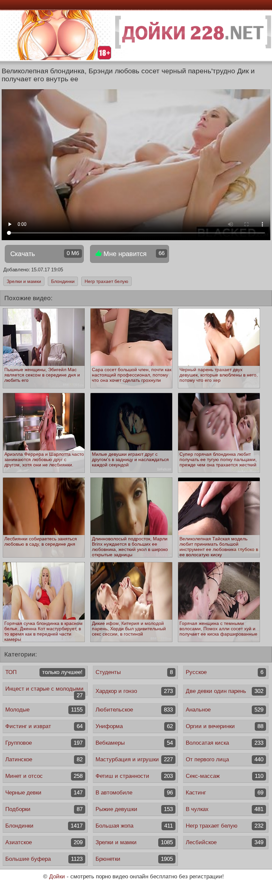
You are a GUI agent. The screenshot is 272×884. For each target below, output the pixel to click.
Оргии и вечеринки (224, 726)
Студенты (134, 672)
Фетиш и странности (134, 776)
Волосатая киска (224, 743)
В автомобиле (134, 792)
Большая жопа (134, 826)
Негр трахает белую (106, 281)
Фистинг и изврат (44, 726)
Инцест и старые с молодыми (44, 691)
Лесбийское (224, 842)
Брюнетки (134, 859)
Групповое (44, 743)
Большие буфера (44, 859)
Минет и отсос (44, 776)
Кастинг (224, 792)
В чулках (224, 809)
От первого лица (224, 759)
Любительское (134, 710)
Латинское (44, 759)
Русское (224, 672)
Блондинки (63, 281)
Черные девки (44, 792)
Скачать (44, 253)
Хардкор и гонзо (134, 691)
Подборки (44, 809)
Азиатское (44, 842)
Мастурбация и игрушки (134, 759)
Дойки (57, 876)
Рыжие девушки (134, 809)
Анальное (224, 710)
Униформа (134, 726)
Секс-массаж (224, 776)
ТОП (44, 672)
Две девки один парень (224, 691)
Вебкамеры (134, 743)
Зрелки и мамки (24, 281)
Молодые (44, 710)
